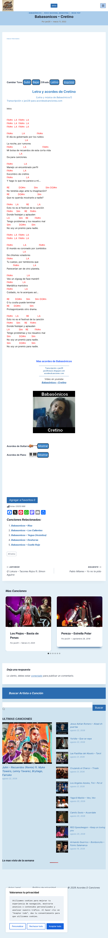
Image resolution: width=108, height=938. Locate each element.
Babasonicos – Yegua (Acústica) (29, 535)
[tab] (48, 653)
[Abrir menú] (103, 5)
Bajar (36, 82)
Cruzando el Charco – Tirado (84, 768)
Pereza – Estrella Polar (76, 633)
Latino (54, 82)
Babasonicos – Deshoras (24, 540)
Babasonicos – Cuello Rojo (25, 544)
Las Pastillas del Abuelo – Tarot (85, 753)
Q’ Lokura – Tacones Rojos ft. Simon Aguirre (26, 571)
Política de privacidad (44, 887)
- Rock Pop (75, 13)
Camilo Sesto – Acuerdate (83, 812)
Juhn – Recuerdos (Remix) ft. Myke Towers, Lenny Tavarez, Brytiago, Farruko (23, 771)
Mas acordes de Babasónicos (54, 361)
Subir (27, 82)
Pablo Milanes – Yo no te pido (85, 569)
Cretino (11, 554)
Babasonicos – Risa (21, 525)
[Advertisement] (54, 59)
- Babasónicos (34, 13)
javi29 (47, 22)
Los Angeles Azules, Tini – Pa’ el (86, 783)
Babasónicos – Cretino (54, 382)
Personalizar (17, 926)
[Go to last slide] (10, 623)
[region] (37, 910)
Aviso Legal (14, 887)
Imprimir (69, 82)
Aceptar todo (55, 926)
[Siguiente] (98, 623)
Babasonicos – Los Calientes (26, 530)
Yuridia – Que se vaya (81, 738)
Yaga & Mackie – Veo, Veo (82, 797)
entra (54, 6)
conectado (36, 675)
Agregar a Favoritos (22, 500)
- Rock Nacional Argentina (56, 13)
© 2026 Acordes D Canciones (84, 887)
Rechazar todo (36, 926)
